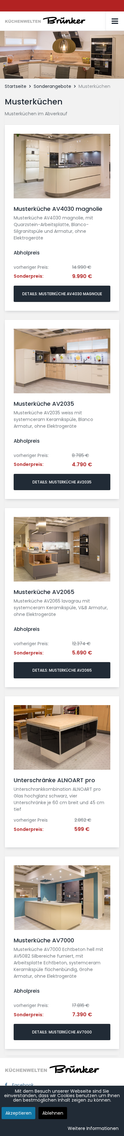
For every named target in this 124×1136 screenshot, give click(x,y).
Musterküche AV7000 (44, 940)
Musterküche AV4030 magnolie (58, 209)
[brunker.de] (56, 20)
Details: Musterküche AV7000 (62, 1032)
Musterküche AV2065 (44, 592)
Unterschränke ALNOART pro (54, 780)
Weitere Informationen (93, 1128)
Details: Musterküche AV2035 (62, 482)
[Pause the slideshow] (104, 54)
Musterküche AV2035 (44, 404)
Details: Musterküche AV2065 (62, 670)
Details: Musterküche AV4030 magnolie (62, 294)
